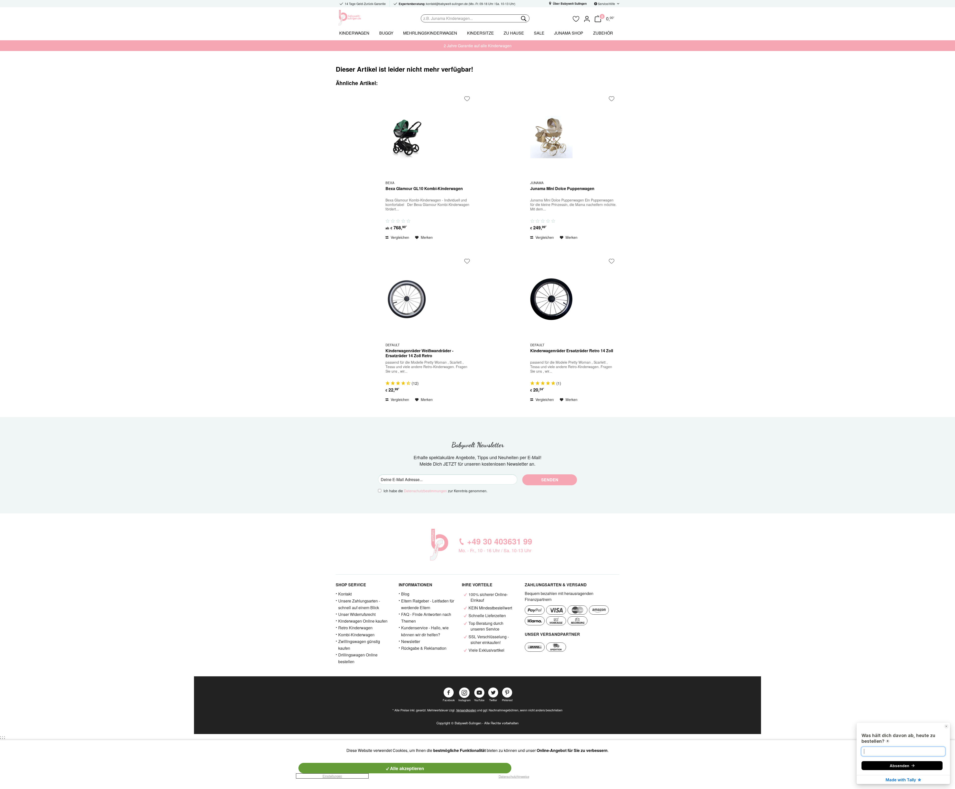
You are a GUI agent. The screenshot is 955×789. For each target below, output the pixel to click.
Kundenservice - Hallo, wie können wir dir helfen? (425, 631)
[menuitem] (495, 18)
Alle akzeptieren (406, 768)
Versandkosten (466, 710)
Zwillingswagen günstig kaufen (359, 645)
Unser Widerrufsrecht (357, 614)
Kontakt (345, 594)
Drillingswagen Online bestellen (358, 658)
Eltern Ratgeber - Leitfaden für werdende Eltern (427, 604)
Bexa (389, 182)
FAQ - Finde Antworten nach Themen (426, 617)
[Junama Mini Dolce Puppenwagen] (551, 137)
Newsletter (410, 641)
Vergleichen (399, 237)
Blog (405, 594)
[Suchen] (523, 18)
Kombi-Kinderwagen (356, 635)
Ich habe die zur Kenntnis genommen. (435, 490)
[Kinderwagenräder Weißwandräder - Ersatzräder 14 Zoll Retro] (406, 299)
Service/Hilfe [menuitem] (606, 3)
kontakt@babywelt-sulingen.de (447, 3)
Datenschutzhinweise (514, 776)
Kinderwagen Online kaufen (362, 621)
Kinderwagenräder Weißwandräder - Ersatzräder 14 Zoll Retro (419, 353)
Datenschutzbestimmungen (425, 490)
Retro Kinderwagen (355, 628)
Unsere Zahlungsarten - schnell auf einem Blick (359, 604)
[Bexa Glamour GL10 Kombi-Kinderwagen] (406, 137)
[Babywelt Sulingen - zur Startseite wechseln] (360, 18)
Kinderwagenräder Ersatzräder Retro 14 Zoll (571, 350)
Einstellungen (332, 776)
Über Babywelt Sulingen (569, 3)
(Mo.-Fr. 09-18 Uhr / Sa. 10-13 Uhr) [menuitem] (457, 3)
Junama (537, 182)
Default (392, 345)
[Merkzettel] (576, 18)
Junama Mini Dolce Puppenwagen (562, 188)
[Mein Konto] (587, 18)
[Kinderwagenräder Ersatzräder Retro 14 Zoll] (551, 299)
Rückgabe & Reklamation (423, 648)
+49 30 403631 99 (499, 541)
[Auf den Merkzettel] (467, 98)
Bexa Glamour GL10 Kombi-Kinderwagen (424, 188)
